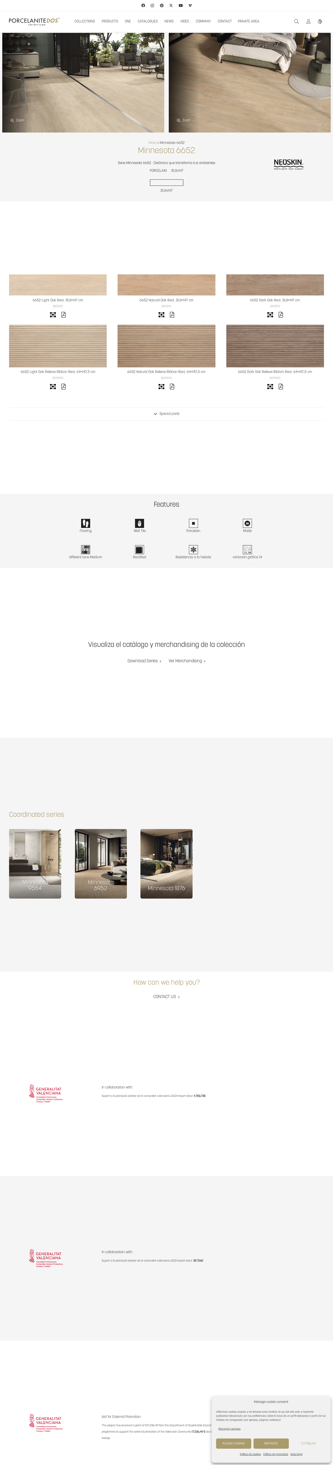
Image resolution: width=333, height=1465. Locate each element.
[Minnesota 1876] (166, 864)
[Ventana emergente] (309, 21)
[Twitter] (171, 5)
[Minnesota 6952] (101, 864)
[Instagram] (152, 6)
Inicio (152, 143)
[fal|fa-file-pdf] (63, 315)
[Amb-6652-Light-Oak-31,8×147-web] (83, 83)
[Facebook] (143, 5)
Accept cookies (233, 1443)
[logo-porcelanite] (34, 22)
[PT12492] (166, 284)
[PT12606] (275, 346)
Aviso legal (296, 1454)
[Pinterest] (162, 5)
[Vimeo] (190, 5)
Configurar (308, 1443)
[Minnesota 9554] (35, 864)
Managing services (229, 1429)
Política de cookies (250, 1454)
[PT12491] (58, 284)
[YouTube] (181, 5)
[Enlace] (321, 21)
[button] (297, 22)
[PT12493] (275, 284)
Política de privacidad (275, 1454)
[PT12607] (166, 346)
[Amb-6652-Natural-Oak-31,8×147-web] (250, 83)
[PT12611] (58, 346)
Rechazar (271, 1443)
